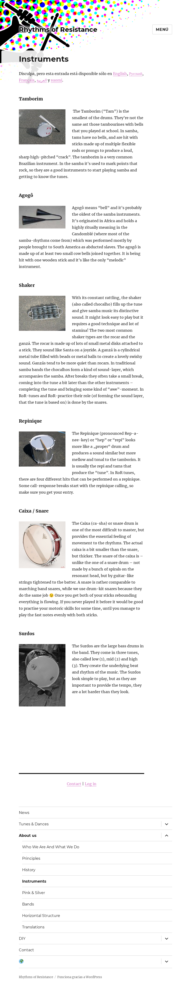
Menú (162, 29)
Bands (28, 904)
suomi (56, 80)
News (24, 812)
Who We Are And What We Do (50, 847)
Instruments (34, 881)
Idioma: (21, 962)
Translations (33, 927)
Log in (90, 783)
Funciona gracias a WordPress (79, 977)
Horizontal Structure (41, 915)
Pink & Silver (33, 893)
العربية (42, 80)
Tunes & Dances (34, 824)
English (120, 73)
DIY (22, 938)
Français (26, 80)
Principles (31, 858)
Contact (74, 783)
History (28, 870)
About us (28, 835)
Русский (135, 73)
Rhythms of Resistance (58, 29)
